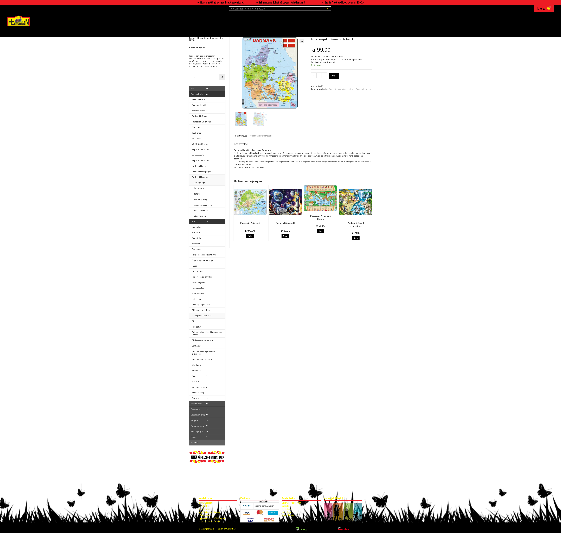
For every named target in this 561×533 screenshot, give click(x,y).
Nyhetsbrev (286, 512)
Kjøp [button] (250, 236)
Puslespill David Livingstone (356, 224)
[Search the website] (280, 8)
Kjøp (334, 76)
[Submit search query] (328, 8)
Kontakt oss (286, 509)
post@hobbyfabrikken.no (215, 518)
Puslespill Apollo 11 (285, 223)
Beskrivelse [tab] (241, 136)
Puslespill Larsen (363, 89)
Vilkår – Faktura (288, 515)
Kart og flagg (328, 89)
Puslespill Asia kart (250, 223)
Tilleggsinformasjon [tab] (261, 136)
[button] (301, 41)
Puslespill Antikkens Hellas (320, 217)
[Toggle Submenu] (207, 88)
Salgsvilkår (286, 506)
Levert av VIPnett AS (227, 529)
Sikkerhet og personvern (291, 503)
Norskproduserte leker (345, 89)
